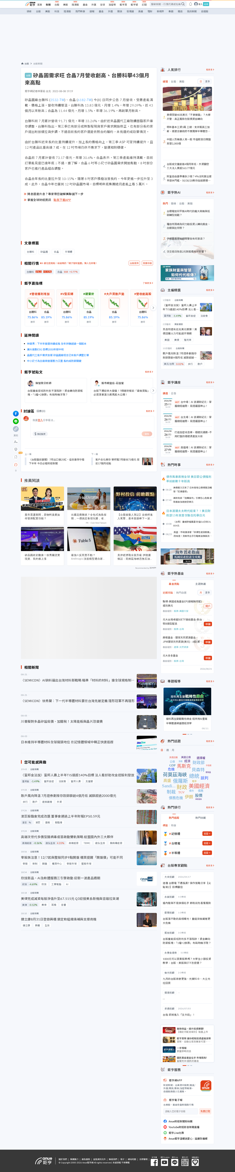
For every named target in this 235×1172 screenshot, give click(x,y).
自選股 (204, 11)
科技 (57, 11)
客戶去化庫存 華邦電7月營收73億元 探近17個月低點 (117, 461)
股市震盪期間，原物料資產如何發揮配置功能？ (42, 516)
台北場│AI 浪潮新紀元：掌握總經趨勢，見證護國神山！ (193, 419)
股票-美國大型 (181, 610)
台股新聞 (38, 63)
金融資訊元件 (99, 1159)
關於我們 (63, 1159)
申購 (208, 624)
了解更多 (147, 283)
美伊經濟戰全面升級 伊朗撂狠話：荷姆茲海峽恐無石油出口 (135, 557)
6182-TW (85, 99)
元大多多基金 (170, 655)
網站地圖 (132, 1159)
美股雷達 (178, 324)
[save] (16, 457)
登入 (200, 4)
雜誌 (180, 11)
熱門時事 (80, 11)
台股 (57, 4)
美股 (65, 4)
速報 (92, 11)
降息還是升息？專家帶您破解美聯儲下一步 (55, 194)
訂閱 (144, 4)
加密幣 (112, 4)
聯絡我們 (113, 1159)
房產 (140, 11)
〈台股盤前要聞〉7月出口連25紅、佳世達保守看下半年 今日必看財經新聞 (56, 461)
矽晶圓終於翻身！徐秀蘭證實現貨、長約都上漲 (42, 556)
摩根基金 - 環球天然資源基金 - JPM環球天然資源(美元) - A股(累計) (181, 639)
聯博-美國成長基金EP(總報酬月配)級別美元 (182, 603)
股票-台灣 (179, 629)
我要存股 (147, 263)
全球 (102, 4)
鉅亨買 (123, 4)
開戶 (208, 606)
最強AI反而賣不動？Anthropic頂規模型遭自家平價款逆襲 (88, 557)
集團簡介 (74, 1159)
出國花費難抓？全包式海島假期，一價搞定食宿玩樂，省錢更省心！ (88, 516)
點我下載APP (62, 200)
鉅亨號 (134, 4)
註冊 (206, 4)
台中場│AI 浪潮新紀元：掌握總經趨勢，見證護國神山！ (193, 404)
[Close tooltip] (42, 464)
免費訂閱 (205, 1111)
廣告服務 (86, 1159)
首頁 (39, 4)
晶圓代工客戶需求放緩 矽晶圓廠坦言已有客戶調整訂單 (58, 355)
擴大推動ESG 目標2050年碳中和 (45, 349)
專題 (170, 11)
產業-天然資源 (181, 647)
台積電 (175, 843)
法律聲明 (143, 1159)
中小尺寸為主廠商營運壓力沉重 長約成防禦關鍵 (54, 361)
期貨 (119, 11)
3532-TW (57, 99)
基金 (85, 4)
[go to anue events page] (190, 4)
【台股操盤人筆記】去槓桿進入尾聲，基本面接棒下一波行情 (135, 516)
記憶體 (175, 834)
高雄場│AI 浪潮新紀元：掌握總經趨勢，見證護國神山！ (193, 449)
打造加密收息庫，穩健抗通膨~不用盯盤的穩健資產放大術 (193, 434)
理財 (150, 11)
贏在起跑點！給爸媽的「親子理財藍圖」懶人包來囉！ (71, 263)
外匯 (93, 4)
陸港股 (75, 4)
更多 (207, 81)
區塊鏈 (130, 11)
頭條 (29, 11)
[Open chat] (16, 465)
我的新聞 (192, 11)
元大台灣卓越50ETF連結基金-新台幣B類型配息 (182, 621)
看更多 (148, 372)
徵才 (122, 1159)
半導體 (175, 853)
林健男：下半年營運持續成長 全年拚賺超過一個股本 (56, 343)
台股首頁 (134, 263)
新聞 (48, 4)
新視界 (160, 11)
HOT (177, 402)
